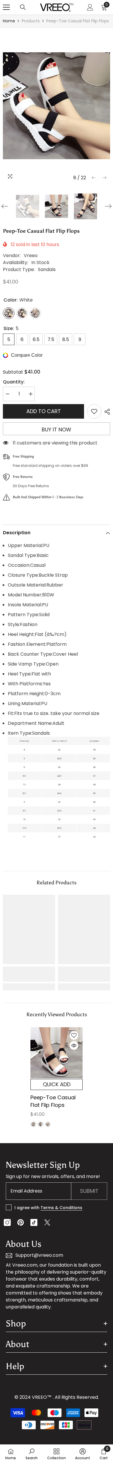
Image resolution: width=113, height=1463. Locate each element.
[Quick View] (74, 1045)
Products (31, 21)
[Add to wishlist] (94, 411)
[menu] (6, 7)
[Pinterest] (20, 1222)
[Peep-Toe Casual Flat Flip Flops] (56, 1053)
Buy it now (56, 429)
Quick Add (56, 1084)
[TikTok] (34, 1222)
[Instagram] (7, 1222)
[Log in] (90, 7)
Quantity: (14, 382)
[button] (94, 178)
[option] (56, 105)
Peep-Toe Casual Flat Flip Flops (53, 1101)
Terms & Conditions (61, 1208)
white (33, 1124)
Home (9, 21)
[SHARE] (105, 412)
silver (48, 1124)
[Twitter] (47, 1222)
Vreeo (31, 255)
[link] (29, 974)
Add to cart (43, 411)
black (40, 1124)
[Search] (22, 7)
